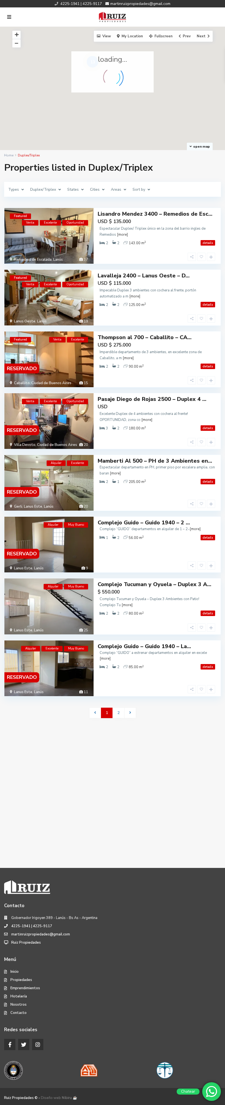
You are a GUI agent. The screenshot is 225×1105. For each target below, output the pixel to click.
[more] (122, 234)
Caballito (22, 383)
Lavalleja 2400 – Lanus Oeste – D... (144, 275)
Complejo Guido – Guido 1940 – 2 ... (144, 522)
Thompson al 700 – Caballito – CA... (145, 337)
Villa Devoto (24, 444)
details (208, 243)
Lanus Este (33, 506)
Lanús (58, 259)
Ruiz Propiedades (26, 942)
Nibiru (67, 1097)
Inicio (14, 971)
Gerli (18, 506)
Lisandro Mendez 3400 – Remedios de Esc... (155, 214)
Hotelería (18, 996)
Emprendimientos (25, 988)
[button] (147, 121)
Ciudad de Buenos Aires (51, 383)
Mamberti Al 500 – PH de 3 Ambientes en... (155, 461)
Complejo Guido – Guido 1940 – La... (144, 646)
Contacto (18, 1012)
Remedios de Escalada (33, 259)
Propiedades (21, 979)
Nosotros (18, 1004)
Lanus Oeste (24, 321)
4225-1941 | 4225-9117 (31, 926)
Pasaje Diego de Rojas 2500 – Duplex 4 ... (152, 399)
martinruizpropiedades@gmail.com (40, 934)
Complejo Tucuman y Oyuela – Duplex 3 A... (154, 584)
